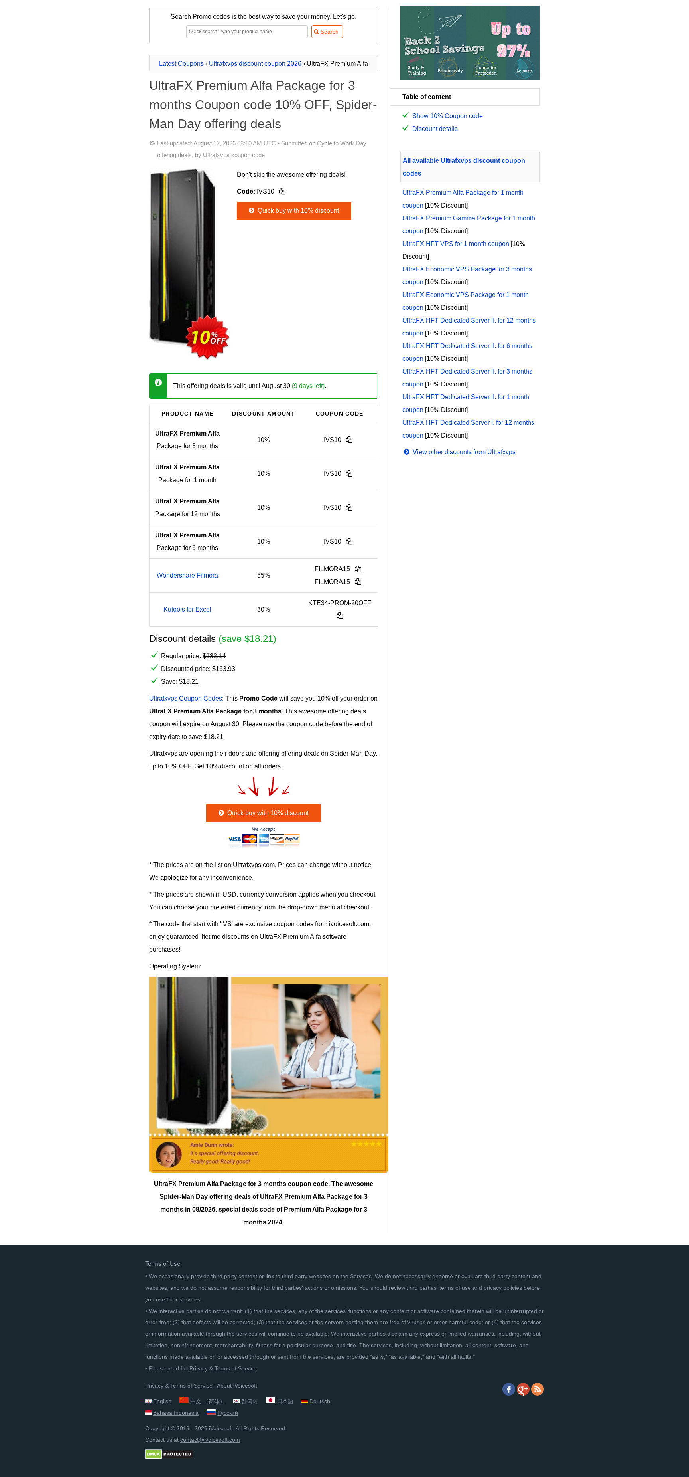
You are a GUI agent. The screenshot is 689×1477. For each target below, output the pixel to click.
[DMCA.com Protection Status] (169, 1457)
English (162, 1401)
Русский (227, 1413)
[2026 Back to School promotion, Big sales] (470, 77)
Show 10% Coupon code (447, 116)
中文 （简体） (207, 1401)
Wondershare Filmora (187, 575)
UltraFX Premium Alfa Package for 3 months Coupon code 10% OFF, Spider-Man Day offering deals (263, 104)
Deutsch (319, 1401)
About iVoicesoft (237, 1385)
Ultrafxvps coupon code (234, 155)
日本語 (285, 1401)
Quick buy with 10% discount (297, 210)
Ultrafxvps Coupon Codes (185, 698)
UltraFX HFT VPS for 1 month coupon (455, 243)
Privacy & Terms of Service (223, 1368)
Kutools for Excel (187, 609)
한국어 (249, 1401)
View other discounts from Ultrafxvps (463, 452)
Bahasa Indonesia (176, 1413)
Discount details (435, 128)
